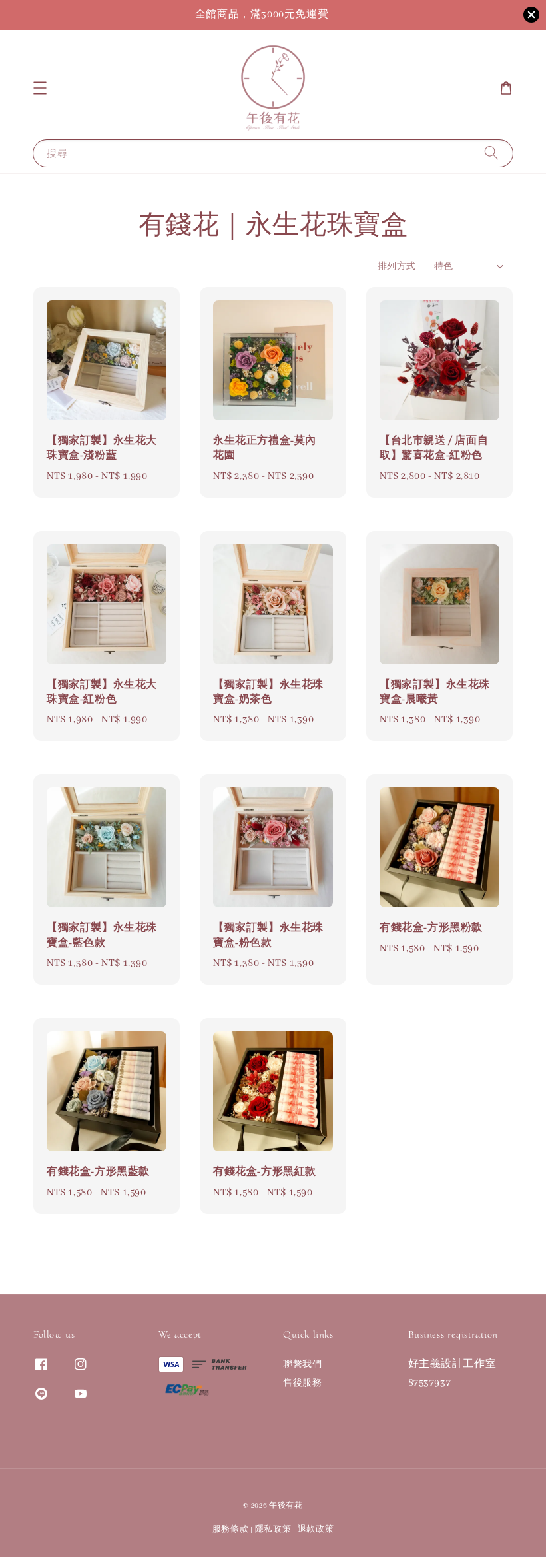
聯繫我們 (302, 1364)
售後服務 (302, 1383)
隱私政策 (273, 1529)
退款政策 (316, 1529)
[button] (40, 88)
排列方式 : (399, 266)
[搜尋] (491, 153)
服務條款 (230, 1529)
